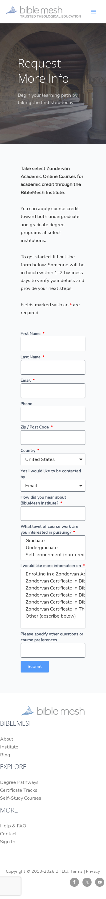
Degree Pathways (19, 782)
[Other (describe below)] (52, 616)
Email (26, 380)
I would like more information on (51, 565)
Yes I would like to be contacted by (51, 474)
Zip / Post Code (35, 427)
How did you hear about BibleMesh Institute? (43, 500)
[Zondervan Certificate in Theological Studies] (52, 609)
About (6, 739)
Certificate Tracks (18, 790)
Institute (9, 747)
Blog (5, 754)
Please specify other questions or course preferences (52, 637)
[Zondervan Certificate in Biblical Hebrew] (52, 588)
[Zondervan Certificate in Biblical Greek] (52, 581)
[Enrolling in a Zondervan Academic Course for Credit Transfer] (52, 574)
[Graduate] (52, 540)
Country (29, 450)
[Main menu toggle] (93, 11)
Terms (76, 871)
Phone (26, 404)
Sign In (7, 841)
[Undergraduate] (52, 547)
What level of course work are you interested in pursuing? (49, 529)
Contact (8, 833)
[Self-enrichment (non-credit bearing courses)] (52, 554)
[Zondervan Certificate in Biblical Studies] (52, 602)
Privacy (93, 871)
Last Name (31, 357)
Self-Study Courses (20, 798)
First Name (31, 333)
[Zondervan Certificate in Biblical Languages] (52, 595)
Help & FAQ (13, 825)
